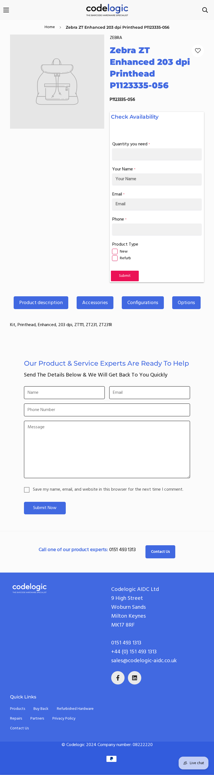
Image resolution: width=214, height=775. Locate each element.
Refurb (125, 258)
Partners (37, 718)
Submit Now (45, 508)
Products (17, 709)
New (124, 251)
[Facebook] (118, 677)
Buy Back (40, 709)
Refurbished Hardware (75, 709)
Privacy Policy (64, 718)
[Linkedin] (134, 677)
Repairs (16, 718)
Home (50, 27)
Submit (125, 276)
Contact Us (160, 552)
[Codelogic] (107, 10)
